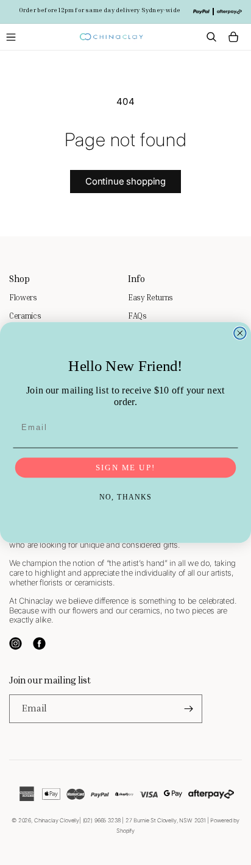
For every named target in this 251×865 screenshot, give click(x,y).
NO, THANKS (125, 497)
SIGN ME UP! (125, 468)
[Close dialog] (240, 333)
